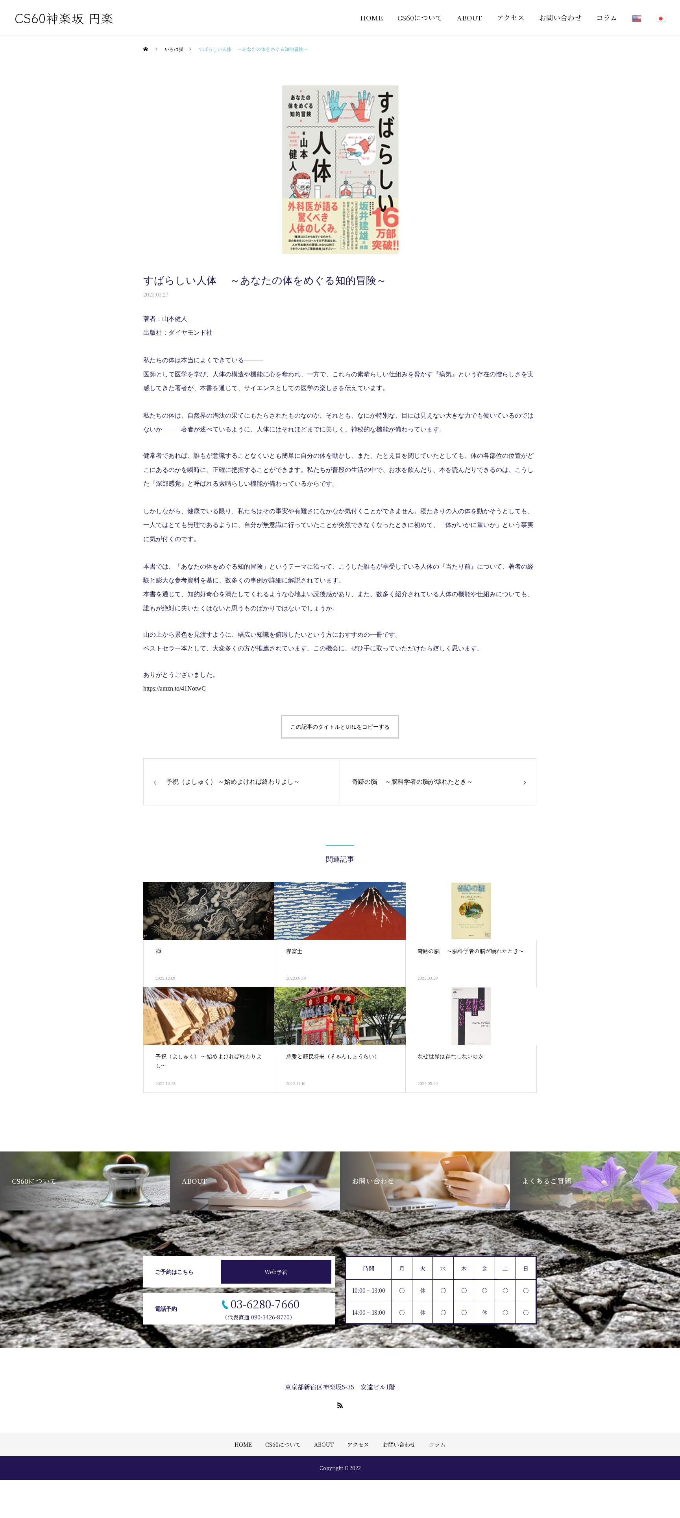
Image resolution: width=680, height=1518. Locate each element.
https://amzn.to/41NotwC (174, 688)
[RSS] (340, 1405)
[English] (629, 17)
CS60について (419, 17)
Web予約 (276, 1272)
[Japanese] (653, 17)
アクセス (511, 17)
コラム (606, 17)
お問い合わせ (560, 17)
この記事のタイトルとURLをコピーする (340, 727)
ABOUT (469, 17)
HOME (371, 17)
